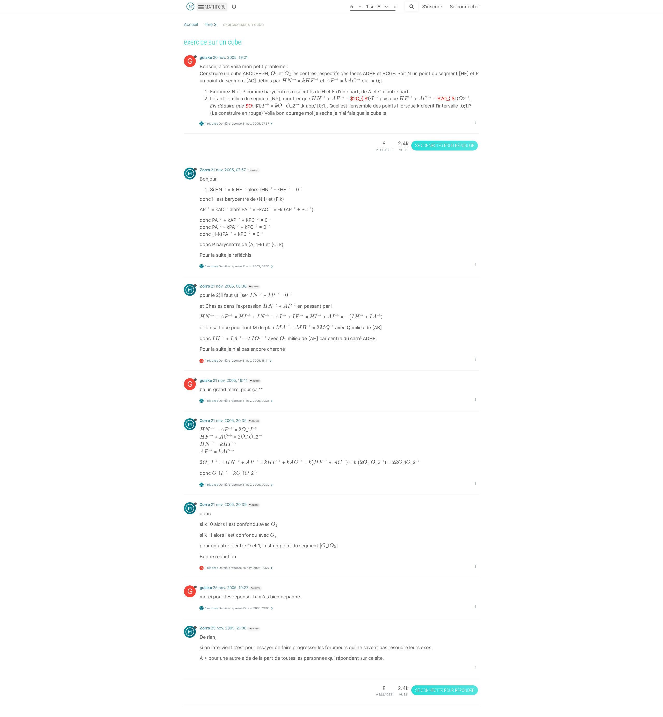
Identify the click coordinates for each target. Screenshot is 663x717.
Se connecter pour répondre (444, 145)
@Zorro (254, 286)
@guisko (254, 170)
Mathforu (215, 7)
